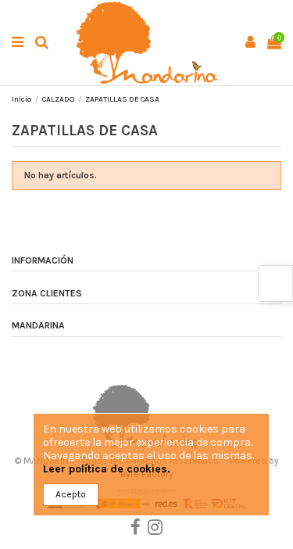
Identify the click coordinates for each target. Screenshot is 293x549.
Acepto (70, 494)
